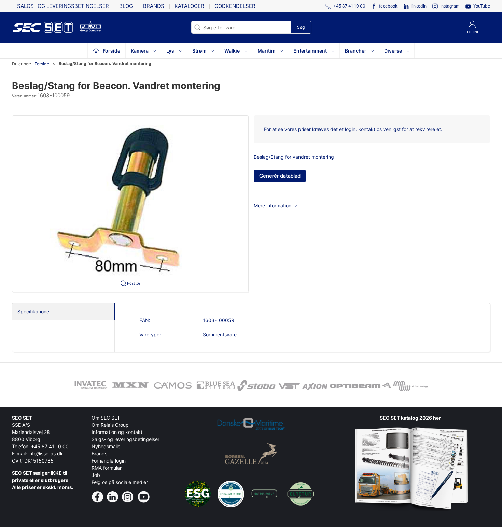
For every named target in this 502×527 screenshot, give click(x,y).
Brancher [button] (355, 51)
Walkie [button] (232, 51)
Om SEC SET (106, 418)
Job (96, 475)
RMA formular (107, 468)
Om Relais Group (110, 425)
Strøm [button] (199, 51)
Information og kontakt (117, 432)
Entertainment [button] (310, 51)
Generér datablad (280, 176)
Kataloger (189, 6)
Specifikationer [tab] (34, 311)
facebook (388, 6)
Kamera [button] (140, 51)
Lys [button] (170, 51)
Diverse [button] (393, 51)
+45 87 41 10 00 (50, 446)
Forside (41, 64)
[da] (46, 27)
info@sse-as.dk (45, 453)
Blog (126, 6)
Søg (301, 27)
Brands (153, 6)
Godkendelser (234, 6)
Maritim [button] (266, 51)
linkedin (419, 6)
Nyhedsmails (106, 446)
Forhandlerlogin (109, 461)
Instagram (450, 6)
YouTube (481, 6)
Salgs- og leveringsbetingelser (63, 6)
